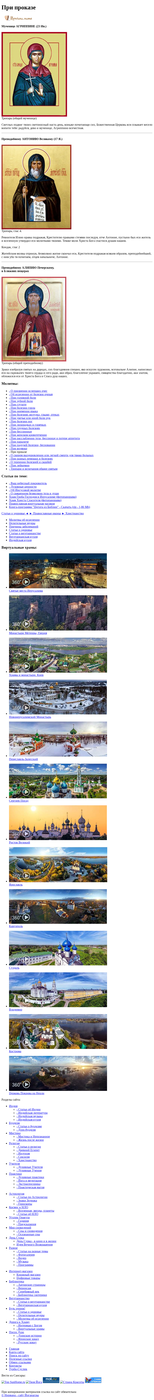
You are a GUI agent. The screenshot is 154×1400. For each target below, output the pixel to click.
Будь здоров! (17, 1308)
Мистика (14, 1133)
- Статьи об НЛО (27, 1214)
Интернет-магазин (21, 1271)
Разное (13, 1247)
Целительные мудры (22, 523)
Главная (14, 1348)
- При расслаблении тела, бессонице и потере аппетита (44, 438)
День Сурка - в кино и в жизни (36, 1241)
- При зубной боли (21, 401)
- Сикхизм (23, 1156)
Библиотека (16, 1281)
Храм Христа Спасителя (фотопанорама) (35, 500)
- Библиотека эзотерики (32, 1295)
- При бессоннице (20, 431)
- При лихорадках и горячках (27, 424)
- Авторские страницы (31, 1284)
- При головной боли (22, 397)
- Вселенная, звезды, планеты (35, 1210)
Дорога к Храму (19, 1322)
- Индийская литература (32, 1112)
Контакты (15, 1365)
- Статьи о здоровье (29, 1311)
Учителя (14, 1163)
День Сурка (16, 1237)
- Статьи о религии (29, 1146)
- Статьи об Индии (29, 1109)
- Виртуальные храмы (31, 1328)
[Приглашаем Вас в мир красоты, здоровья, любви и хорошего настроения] (72, 1382)
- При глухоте (17, 404)
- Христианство (27, 1160)
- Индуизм (23, 1153)
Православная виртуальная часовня (32, 503)
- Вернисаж (24, 1288)
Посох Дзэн (16, 1332)
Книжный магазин (29, 1274)
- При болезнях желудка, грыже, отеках (34, 414)
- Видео (21, 1258)
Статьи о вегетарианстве (25, 533)
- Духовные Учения (29, 1170)
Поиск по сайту (19, 1355)
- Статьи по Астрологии (32, 1197)
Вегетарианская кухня (23, 536)
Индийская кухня (20, 540)
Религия (14, 1143)
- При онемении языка (23, 411)
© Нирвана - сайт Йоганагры (20, 1395)
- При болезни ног (20, 421)
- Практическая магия (30, 1187)
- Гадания (23, 1220)
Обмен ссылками (20, 1362)
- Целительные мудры (31, 1315)
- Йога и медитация (29, 1180)
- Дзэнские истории (29, 1335)
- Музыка (22, 1261)
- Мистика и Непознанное (33, 1136)
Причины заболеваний (23, 526)
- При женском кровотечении (28, 435)
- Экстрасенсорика (28, 1184)
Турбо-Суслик (18, 1369)
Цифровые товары (28, 1278)
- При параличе (19, 441)
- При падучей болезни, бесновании (32, 445)
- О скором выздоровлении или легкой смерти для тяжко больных (51, 455)
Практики (15, 1173)
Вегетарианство (19, 1298)
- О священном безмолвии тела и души (34, 493)
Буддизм (14, 1123)
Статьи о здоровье (20, 530)
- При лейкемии (19, 465)
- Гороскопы (24, 1203)
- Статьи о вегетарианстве (33, 1301)
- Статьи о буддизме (29, 1126)
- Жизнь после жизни (30, 1139)
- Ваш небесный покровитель (28, 483)
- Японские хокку (28, 1339)
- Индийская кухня (29, 1119)
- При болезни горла (22, 407)
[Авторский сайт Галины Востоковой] (93, 1382)
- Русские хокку (27, 1342)
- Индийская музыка (30, 1116)
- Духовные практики (30, 1177)
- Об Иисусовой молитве (25, 490)
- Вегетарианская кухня (32, 1305)
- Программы (25, 1264)
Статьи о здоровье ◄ (15, 513)
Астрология (16, 1193)
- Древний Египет (28, 1150)
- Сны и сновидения (29, 1231)
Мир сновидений (20, 1227)
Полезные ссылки (20, 1358)
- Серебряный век (28, 1291)
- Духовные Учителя (30, 1167)
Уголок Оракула (19, 1217)
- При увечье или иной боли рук (30, 418)
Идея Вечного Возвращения (35, 1244)
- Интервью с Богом (29, 1325)
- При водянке (18, 448)
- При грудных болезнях (24, 428)
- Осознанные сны (28, 1234)
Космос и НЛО (18, 1207)
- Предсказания (26, 1224)
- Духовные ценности (23, 486)
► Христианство (73, 513)
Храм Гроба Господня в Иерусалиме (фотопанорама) (42, 496)
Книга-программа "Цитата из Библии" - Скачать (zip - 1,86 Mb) (49, 507)
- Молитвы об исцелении (33, 1318)
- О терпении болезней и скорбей (30, 462)
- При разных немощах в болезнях (31, 458)
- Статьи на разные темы (32, 1251)
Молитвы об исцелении (24, 519)
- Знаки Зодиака (27, 1200)
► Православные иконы (45, 513)
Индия (13, 1106)
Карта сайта (16, 1352)
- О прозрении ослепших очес (28, 390)
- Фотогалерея (26, 1254)
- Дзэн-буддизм (26, 1129)
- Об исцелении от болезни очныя (31, 394)
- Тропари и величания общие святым (33, 468)
